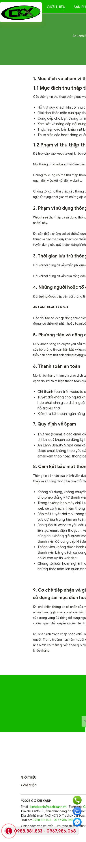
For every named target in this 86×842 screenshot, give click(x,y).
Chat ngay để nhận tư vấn (77, 822)
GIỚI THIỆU (28, 777)
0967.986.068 (63, 820)
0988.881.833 (42, 820)
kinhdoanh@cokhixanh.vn (48, 807)
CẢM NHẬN (29, 785)
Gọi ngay (77, 800)
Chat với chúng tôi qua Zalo (77, 811)
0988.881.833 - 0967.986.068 (45, 831)
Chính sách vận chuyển (37, 826)
